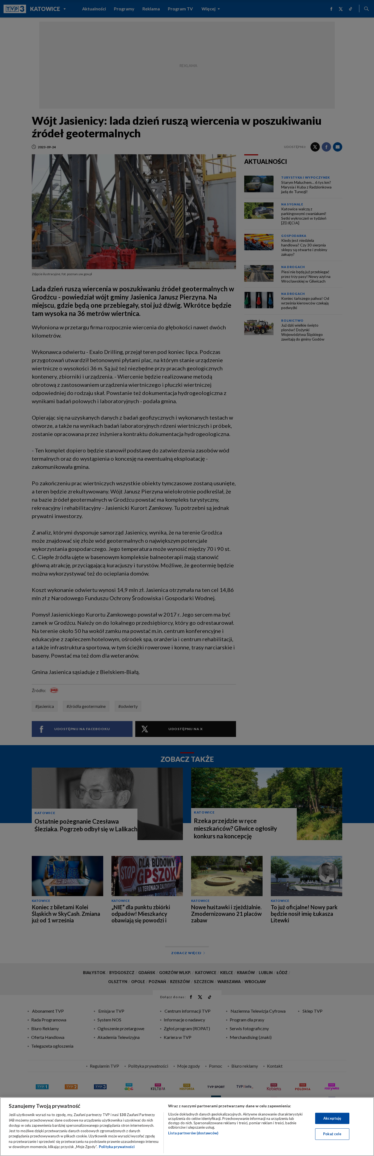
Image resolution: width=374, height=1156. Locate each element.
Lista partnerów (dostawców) (193, 1133)
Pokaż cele (332, 1134)
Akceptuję (332, 1118)
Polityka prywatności (117, 1147)
